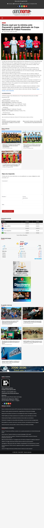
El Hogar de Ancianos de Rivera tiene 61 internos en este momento (19, 441)
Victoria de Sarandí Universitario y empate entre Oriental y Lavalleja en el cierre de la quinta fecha (11, 121)
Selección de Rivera (29, 117)
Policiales (3, 358)
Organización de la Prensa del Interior (10, 393)
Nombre (4, 196)
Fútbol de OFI (17, 117)
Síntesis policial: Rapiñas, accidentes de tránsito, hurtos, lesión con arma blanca (10, 362)
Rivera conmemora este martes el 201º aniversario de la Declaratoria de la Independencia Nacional (10, 322)
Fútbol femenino (23, 117)
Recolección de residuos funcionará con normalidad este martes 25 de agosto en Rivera (11, 342)
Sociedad (3, 318)
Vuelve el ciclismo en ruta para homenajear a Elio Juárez (20, 434)
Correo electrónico (25, 198)
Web (3, 204)
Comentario (5, 181)
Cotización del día (34, 3)
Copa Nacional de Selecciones (9, 117)
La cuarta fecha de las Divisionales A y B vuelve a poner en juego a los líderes (11, 165)
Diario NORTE (20, 452)
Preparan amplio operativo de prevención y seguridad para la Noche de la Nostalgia (32, 322)
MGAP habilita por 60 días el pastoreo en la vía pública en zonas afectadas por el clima (32, 342)
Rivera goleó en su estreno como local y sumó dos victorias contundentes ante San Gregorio (32, 145)
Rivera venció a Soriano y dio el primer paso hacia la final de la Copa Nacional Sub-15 (32, 121)
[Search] (41, 18)
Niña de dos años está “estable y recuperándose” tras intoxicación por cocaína (23, 443)
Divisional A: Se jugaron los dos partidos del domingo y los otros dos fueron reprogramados (11, 145)
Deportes (3, 22)
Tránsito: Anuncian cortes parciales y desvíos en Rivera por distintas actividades (18, 424)
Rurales (24, 338)
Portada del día (17, 3)
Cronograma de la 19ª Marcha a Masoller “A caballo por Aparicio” (26, 439)
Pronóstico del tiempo (25, 3)
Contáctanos (10, 3)
